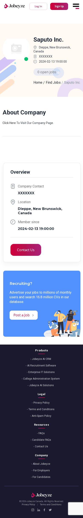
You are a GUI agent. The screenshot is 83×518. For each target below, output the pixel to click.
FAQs (42, 433)
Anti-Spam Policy (41, 415)
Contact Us (25, 250)
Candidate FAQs (41, 439)
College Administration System (41, 378)
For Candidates (41, 477)
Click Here (9, 123)
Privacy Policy (41, 402)
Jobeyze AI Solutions (41, 385)
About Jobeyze (41, 463)
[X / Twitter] (50, 510)
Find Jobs (53, 82)
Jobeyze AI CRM (41, 359)
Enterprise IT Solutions (41, 372)
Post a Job (21, 315)
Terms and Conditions (41, 409)
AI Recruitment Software (41, 365)
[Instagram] (32, 510)
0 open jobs (46, 72)
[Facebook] (44, 510)
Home (37, 82)
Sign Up (59, 6)
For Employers (41, 470)
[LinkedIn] (38, 510)
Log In (38, 6)
